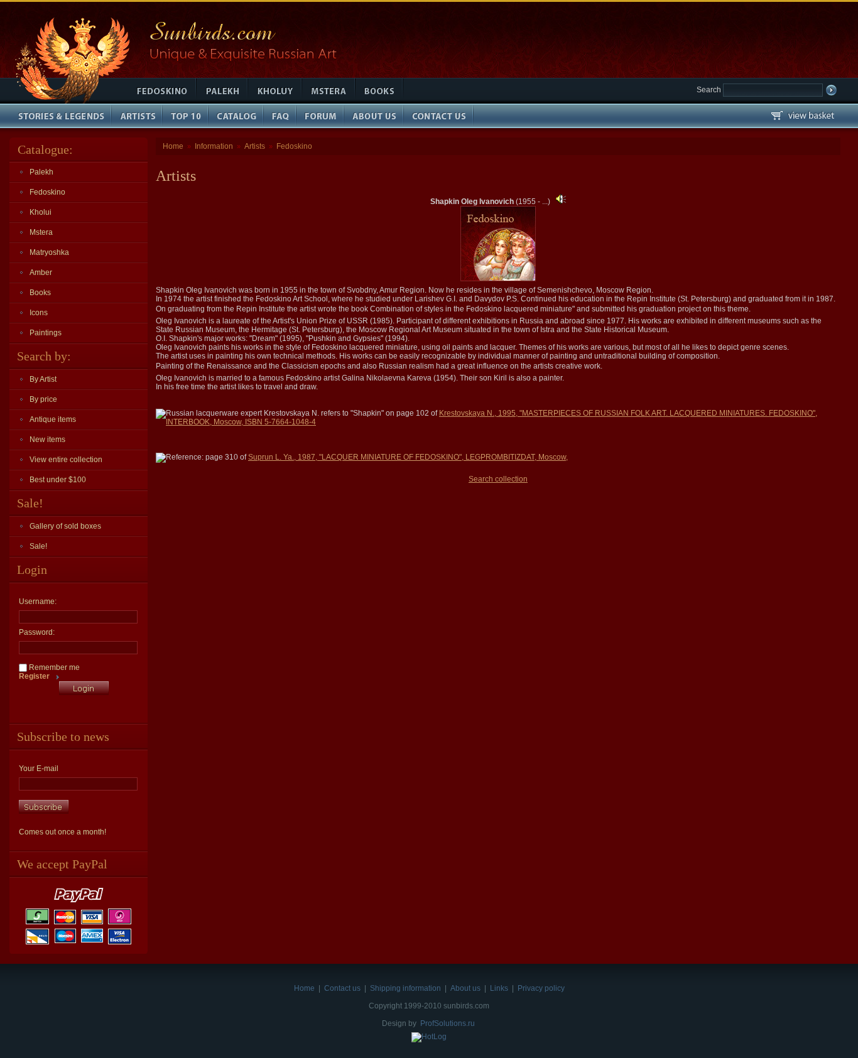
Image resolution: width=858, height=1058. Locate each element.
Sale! (38, 546)
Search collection (498, 479)
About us (465, 988)
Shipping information (405, 988)
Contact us (342, 988)
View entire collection (66, 459)
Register (34, 676)
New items (47, 439)
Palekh (41, 172)
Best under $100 (58, 479)
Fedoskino (47, 192)
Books (40, 292)
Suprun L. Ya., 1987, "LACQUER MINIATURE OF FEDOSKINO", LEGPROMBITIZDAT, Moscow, (408, 457)
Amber (41, 272)
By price (43, 399)
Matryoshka (49, 252)
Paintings (46, 332)
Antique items (53, 419)
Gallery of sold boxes (65, 526)
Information (214, 146)
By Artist (43, 379)
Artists (254, 146)
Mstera (41, 232)
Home (173, 146)
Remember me (53, 667)
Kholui (41, 212)
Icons (39, 312)
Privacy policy (541, 988)
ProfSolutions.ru (447, 1023)
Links (499, 988)
